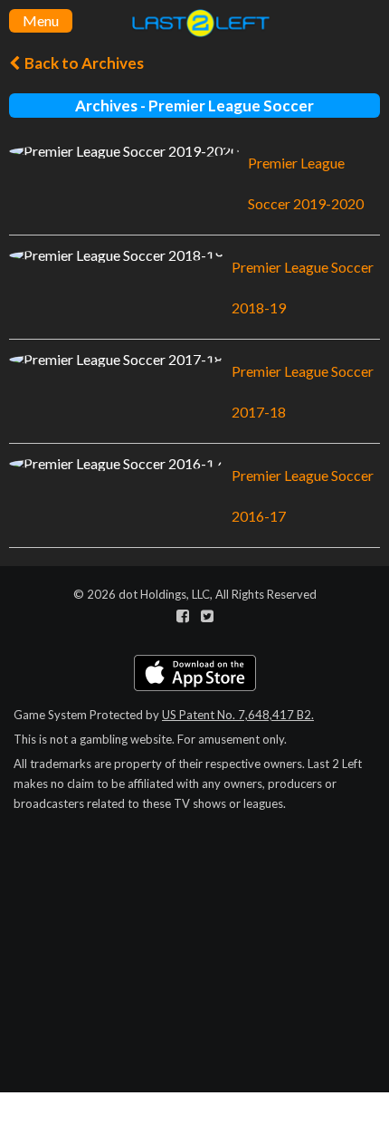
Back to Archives (83, 62)
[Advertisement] (194, 1005)
